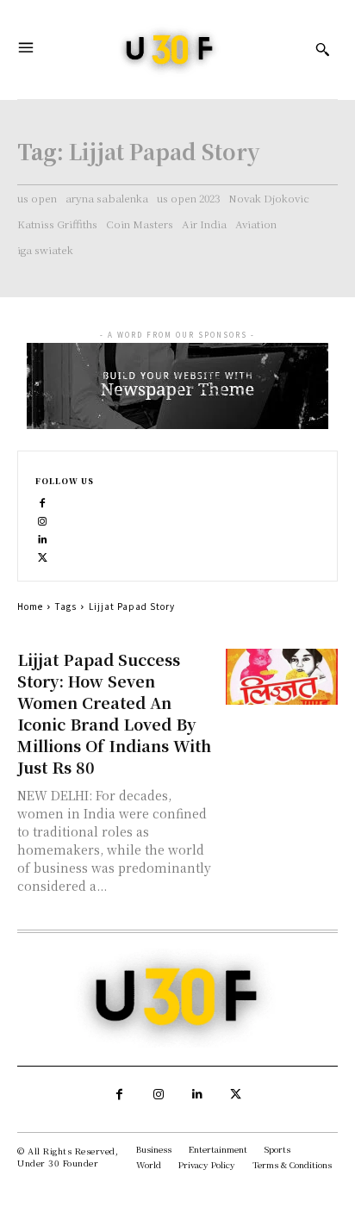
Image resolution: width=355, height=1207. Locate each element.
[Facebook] (42, 502)
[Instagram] (42, 520)
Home (30, 606)
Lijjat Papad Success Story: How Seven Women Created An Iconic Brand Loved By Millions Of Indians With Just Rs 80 (114, 713)
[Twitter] (42, 556)
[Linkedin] (42, 538)
